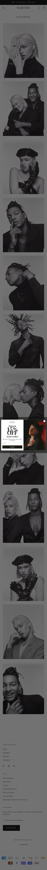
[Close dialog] (44, 421)
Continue (12, 447)
